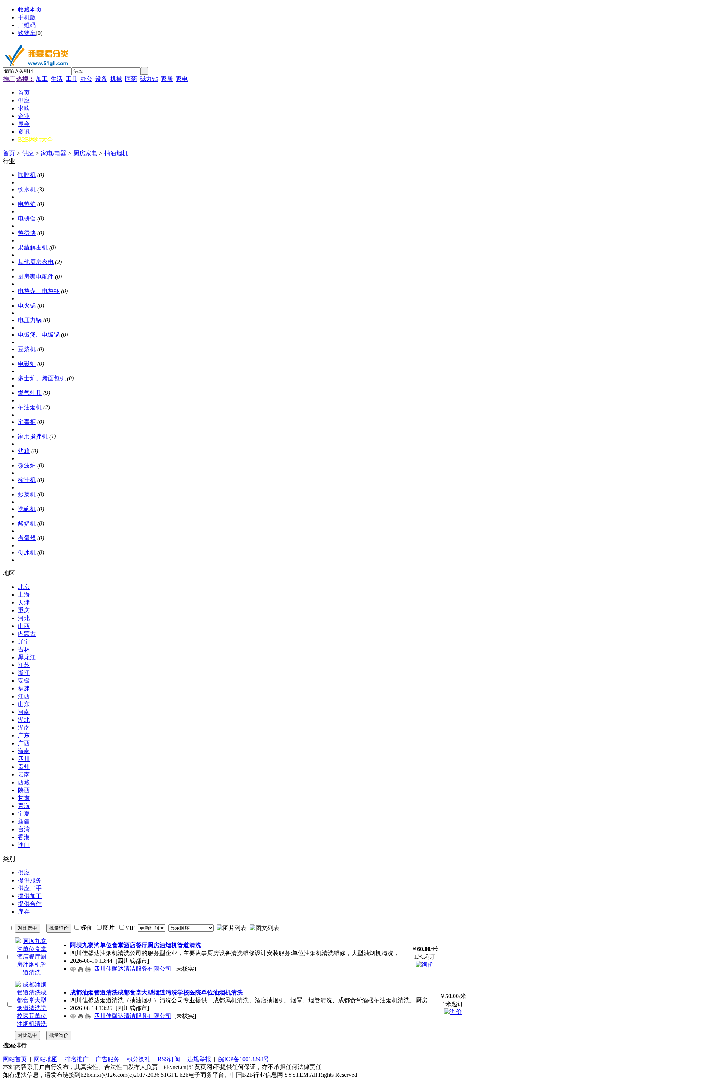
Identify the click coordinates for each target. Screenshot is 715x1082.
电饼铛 (27, 218)
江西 (24, 696)
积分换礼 (138, 1059)
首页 (9, 153)
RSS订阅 (169, 1059)
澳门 (24, 845)
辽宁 (24, 641)
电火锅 (27, 305)
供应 (28, 153)
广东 (24, 735)
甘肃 (24, 798)
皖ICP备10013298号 (243, 1059)
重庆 (24, 610)
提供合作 (30, 904)
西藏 (24, 782)
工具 (71, 79)
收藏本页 (30, 9)
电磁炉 (27, 364)
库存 (24, 911)
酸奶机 (27, 523)
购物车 (27, 33)
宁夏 (24, 813)
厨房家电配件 (36, 276)
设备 (101, 79)
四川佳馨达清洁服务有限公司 (132, 968)
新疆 (24, 821)
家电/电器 (53, 153)
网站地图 (46, 1059)
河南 (24, 712)
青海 (24, 806)
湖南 (24, 727)
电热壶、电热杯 (39, 291)
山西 (24, 626)
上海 (24, 594)
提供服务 (30, 880)
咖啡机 (27, 175)
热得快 (27, 233)
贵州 (24, 767)
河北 (24, 618)
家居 (167, 79)
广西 (24, 743)
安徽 (24, 681)
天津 (24, 602)
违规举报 (199, 1059)
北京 (24, 587)
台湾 (24, 829)
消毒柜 (27, 422)
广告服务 (108, 1059)
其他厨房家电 (36, 262)
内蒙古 (27, 634)
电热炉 (27, 204)
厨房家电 (85, 153)
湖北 (24, 720)
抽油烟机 (116, 153)
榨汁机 (27, 480)
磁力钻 (149, 79)
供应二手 (30, 888)
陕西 (24, 790)
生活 (57, 79)
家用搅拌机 (33, 436)
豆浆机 (27, 349)
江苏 (24, 665)
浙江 (24, 673)
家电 (182, 79)
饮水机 (27, 189)
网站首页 (15, 1059)
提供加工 (30, 896)
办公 (86, 79)
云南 (24, 774)
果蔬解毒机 (33, 247)
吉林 (24, 649)
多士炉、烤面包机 (42, 378)
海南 (24, 751)
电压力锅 (30, 320)
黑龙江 (27, 657)
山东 (24, 704)
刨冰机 (27, 552)
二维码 (27, 25)
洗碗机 (27, 509)
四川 (24, 759)
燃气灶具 (30, 393)
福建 (24, 688)
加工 (42, 79)
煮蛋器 (27, 538)
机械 (116, 79)
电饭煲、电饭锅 (39, 334)
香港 (24, 837)
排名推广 (77, 1059)
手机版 (27, 17)
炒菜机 (27, 494)
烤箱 (24, 451)
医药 (131, 79)
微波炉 (27, 465)
